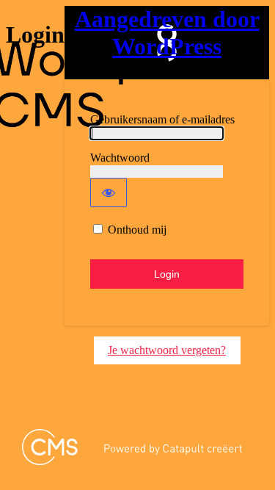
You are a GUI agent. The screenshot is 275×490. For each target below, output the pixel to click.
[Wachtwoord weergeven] (108, 192)
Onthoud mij (137, 229)
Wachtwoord (120, 157)
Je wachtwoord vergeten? (167, 350)
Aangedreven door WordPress (167, 33)
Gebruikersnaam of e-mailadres (162, 119)
